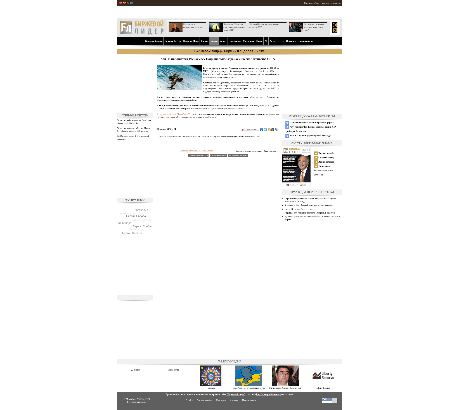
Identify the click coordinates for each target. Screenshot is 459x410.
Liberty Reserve (323, 388)
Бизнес (223, 41)
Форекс (205, 41)
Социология (173, 370)
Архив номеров (326, 161)
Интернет (291, 41)
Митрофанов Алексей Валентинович (285, 388)
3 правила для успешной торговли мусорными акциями (310, 213)
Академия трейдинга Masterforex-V (173, 114)
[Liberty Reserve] (323, 385)
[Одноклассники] (269, 129)
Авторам (234, 400)
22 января (135, 370)
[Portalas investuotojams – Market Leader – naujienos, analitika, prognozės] (124, 3)
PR (266, 41)
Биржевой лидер (153, 41)
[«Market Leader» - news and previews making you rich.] (120, 3)
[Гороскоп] (210, 385)
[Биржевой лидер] (142, 34)
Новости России (172, 41)
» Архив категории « (218, 155)
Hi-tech (280, 41)
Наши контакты (249, 400)
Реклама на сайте (204, 400)
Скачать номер (326, 157)
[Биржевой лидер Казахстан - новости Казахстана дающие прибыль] (131, 3)
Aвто (272, 41)
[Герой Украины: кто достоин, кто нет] (248, 385)
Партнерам (324, 166)
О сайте (189, 400)
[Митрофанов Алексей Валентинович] (285, 385)
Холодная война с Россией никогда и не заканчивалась (309, 205)
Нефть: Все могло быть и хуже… (299, 209)
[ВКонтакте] (262, 129)
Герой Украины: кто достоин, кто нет (248, 388)
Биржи (213, 41)
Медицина (248, 41)
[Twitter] (265, 129)
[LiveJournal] (277, 129)
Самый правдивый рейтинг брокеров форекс (311, 122)
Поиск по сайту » (312, 3)
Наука (259, 41)
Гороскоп (211, 388)
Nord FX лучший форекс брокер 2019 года (310, 135)
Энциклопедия (305, 41)
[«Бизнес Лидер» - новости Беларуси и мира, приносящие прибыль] (128, 3)
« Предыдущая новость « (198, 155)
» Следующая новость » (238, 155)
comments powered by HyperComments (196, 150)
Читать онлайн (326, 153)
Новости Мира (191, 41)
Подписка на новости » (331, 3)
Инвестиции (235, 41)
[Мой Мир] (273, 129)
